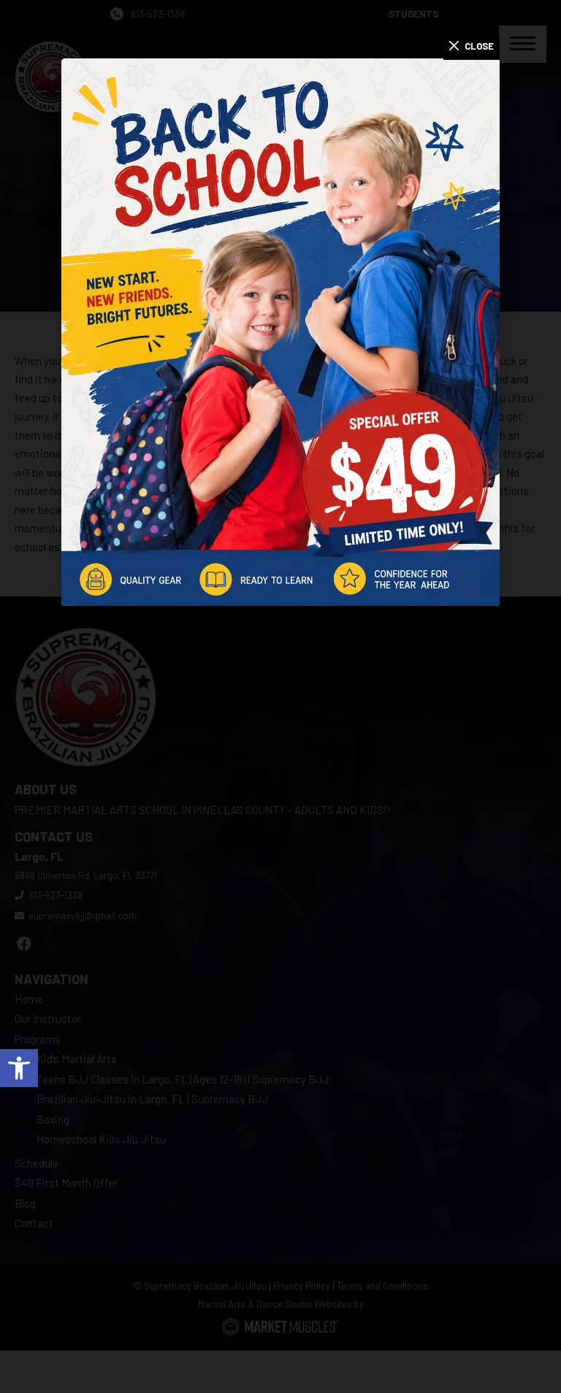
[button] (19, 1068)
